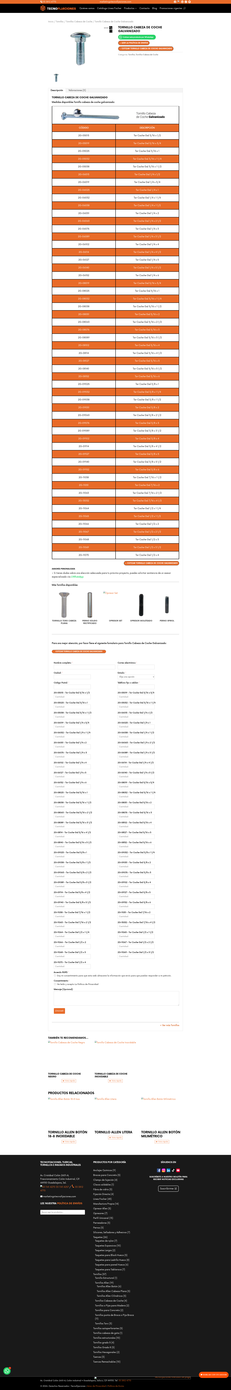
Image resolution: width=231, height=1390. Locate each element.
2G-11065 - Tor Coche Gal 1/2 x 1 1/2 (135, 932)
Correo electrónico (127, 663)
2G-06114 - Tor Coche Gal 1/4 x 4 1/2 (136, 762)
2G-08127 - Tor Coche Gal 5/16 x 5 (134, 832)
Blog (154, 8)
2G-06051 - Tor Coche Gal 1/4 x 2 (70, 742)
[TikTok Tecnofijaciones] (186, 2)
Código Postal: (61, 683)
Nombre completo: (63, 663)
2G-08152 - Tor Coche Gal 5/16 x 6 (134, 842)
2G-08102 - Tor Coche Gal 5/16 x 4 (134, 822)
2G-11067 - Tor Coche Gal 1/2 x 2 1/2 (136, 942)
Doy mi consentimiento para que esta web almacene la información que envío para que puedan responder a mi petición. (114, 976)
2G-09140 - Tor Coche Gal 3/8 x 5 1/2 (72, 902)
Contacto (144, 8)
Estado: (122, 673)
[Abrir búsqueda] (184, 8)
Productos (129, 8)
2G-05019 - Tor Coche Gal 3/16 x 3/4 (136, 693)
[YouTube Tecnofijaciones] (189, 2)
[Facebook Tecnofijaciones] (175, 2)
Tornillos (60, 21)
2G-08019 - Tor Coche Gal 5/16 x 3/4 (136, 782)
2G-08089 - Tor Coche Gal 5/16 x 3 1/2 (73, 822)
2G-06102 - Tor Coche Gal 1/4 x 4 (70, 762)
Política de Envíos (69, 1203)
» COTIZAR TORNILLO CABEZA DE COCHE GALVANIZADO (146, 49)
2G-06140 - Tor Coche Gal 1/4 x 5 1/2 (136, 772)
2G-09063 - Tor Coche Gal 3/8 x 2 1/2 (72, 872)
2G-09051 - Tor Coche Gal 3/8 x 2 (134, 862)
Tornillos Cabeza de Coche (79, 21)
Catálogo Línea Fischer (109, 8)
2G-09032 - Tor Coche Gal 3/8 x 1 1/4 (136, 852)
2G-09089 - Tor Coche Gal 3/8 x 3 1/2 (72, 882)
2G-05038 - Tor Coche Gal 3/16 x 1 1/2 (72, 713)
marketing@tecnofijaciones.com (115, 1)
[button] (7, 1371)
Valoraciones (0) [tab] (77, 90)
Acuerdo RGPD (61, 972)
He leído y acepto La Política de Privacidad (77, 984)
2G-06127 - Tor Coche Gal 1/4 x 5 (70, 772)
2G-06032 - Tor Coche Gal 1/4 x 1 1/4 (72, 732)
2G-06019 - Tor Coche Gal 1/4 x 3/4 (71, 723)
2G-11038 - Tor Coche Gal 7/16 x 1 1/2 (72, 912)
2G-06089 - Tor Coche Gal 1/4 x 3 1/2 (136, 752)
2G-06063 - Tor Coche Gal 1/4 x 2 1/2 (136, 742)
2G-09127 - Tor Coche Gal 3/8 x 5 (134, 892)
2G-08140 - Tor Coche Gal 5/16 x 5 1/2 (72, 842)
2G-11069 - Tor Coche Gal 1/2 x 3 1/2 (136, 952)
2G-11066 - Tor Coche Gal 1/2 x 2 (70, 942)
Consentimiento (62, 981)
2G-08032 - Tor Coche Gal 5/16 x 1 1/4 (136, 792)
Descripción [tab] (57, 90)
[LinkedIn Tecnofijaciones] (182, 2)
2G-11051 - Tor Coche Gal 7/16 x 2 (134, 912)
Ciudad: (58, 673)
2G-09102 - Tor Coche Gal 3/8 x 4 (134, 882)
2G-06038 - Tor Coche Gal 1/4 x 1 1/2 (136, 732)
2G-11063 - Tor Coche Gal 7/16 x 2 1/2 (72, 922)
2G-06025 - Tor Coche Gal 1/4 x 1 (134, 723)
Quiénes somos (86, 8)
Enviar (59, 1011)
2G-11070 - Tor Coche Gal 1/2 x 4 (70, 962)
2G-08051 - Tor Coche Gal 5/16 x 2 (134, 802)
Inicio (50, 21)
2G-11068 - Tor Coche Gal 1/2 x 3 (70, 952)
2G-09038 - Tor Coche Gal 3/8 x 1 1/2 (72, 862)
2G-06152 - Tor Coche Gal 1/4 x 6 (70, 782)
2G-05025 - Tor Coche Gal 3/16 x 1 (71, 703)
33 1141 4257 (62, 1187)
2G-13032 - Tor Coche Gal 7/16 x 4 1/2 (136, 922)
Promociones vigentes (171, 8)
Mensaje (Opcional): (63, 989)
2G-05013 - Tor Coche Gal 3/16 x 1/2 (72, 693)
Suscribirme (167, 1188)
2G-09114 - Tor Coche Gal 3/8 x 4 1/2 (72, 892)
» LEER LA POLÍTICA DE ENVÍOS (134, 43)
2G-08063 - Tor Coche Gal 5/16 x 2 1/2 (73, 812)
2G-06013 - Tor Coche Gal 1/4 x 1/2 (135, 713)
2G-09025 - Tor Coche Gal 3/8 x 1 (70, 852)
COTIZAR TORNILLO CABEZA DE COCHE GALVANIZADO (78, 651)
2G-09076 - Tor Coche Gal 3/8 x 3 (134, 872)
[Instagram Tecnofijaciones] (178, 2)
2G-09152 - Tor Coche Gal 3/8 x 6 (134, 902)
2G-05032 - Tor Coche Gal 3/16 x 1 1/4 (136, 703)
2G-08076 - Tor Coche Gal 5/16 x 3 (135, 812)
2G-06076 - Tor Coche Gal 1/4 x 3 (70, 752)
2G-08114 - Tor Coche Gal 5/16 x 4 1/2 (72, 832)
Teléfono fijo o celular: (129, 683)
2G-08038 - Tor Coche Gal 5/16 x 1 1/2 (72, 802)
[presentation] (49, 611)
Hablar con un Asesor (214, 1375)
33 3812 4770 (49, 1)
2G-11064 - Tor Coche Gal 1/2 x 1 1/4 (71, 932)
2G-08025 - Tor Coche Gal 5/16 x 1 (71, 792)
